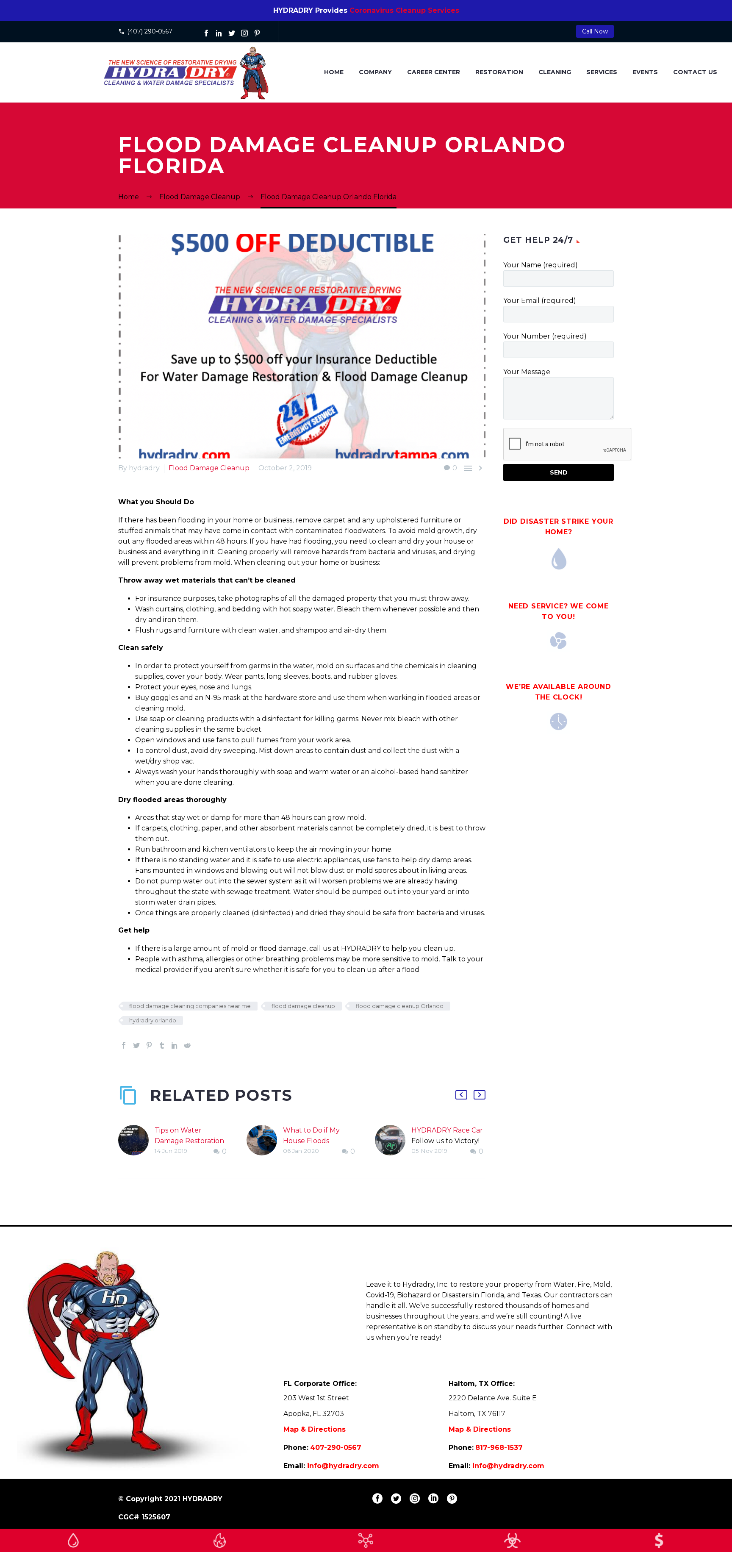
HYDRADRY (202, 1499)
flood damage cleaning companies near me (190, 1005)
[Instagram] (244, 33)
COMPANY (375, 72)
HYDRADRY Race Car (447, 1130)
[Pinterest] (257, 33)
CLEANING (554, 72)
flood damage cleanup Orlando (400, 1005)
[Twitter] (231, 33)
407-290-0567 (335, 1448)
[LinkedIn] (219, 33)
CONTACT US (695, 72)
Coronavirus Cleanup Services (404, 10)
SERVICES (601, 72)
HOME (334, 72)
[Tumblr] (161, 1045)
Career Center (433, 72)
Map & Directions (314, 1429)
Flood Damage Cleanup (209, 468)
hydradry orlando (152, 1020)
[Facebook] (206, 33)
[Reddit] (187, 1045)
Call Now (595, 31)
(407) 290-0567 (149, 31)
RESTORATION (499, 72)
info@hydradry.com (343, 1466)
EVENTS (645, 72)
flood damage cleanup (303, 1005)
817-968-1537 (499, 1448)
